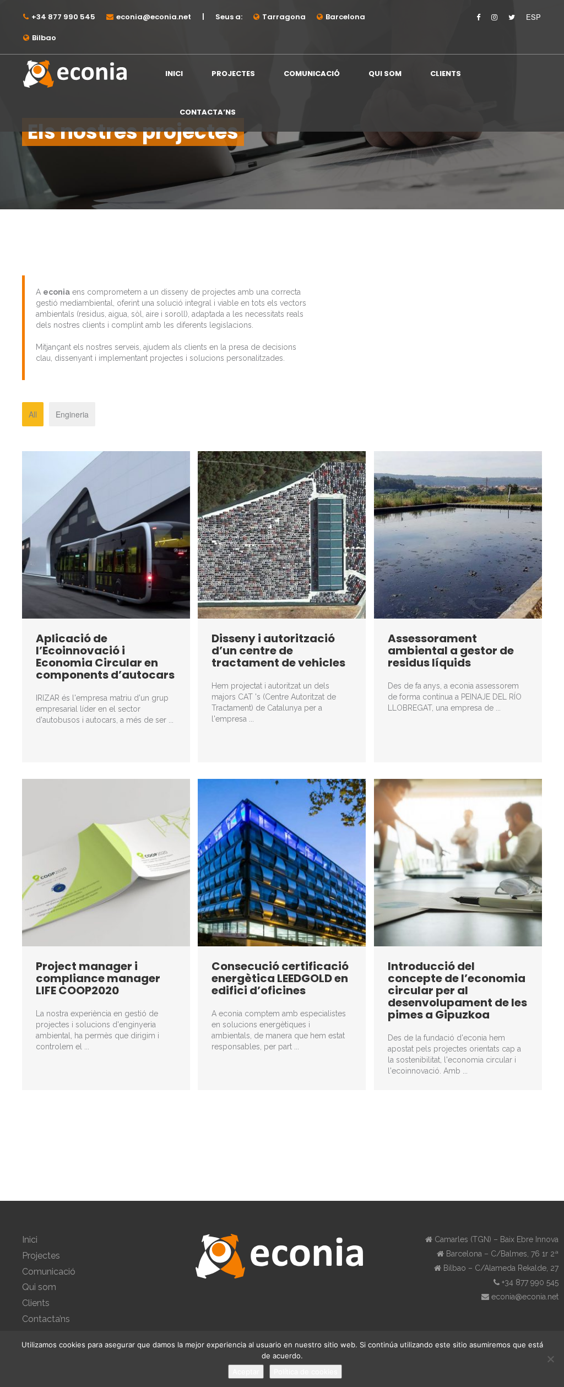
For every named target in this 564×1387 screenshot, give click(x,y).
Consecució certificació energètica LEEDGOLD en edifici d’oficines (280, 978)
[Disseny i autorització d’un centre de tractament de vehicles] (282, 533)
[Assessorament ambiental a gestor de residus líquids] (458, 533)
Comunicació (312, 73)
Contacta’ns (208, 112)
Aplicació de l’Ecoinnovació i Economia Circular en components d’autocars (105, 656)
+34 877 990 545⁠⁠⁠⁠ (63, 17)
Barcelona (345, 17)
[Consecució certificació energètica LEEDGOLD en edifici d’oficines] (282, 861)
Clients (445, 73)
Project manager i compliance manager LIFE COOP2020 (98, 978)
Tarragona (284, 17)
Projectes (233, 73)
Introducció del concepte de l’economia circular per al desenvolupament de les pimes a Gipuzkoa (457, 990)
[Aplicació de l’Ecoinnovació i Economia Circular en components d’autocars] (106, 533)
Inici (174, 73)
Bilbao (44, 37)
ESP (533, 17)
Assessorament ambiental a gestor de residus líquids (451, 650)
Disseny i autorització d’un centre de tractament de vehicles (278, 650)
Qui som (385, 73)
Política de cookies (306, 1371)
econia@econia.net (153, 17)
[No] (550, 1358)
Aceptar (245, 1371)
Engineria (72, 414)
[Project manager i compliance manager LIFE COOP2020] (106, 861)
